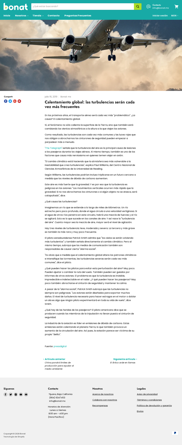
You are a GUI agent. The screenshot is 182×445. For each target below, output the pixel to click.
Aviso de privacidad (147, 394)
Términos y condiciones (149, 399)
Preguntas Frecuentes (77, 15)
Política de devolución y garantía (154, 405)
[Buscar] (137, 6)
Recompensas (100, 405)
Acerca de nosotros (102, 394)
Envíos (140, 411)
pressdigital (60, 346)
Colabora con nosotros (104, 399)
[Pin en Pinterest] (19, 101)
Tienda (37, 15)
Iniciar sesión (160, 15)
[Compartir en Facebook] (5, 101)
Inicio (7, 15)
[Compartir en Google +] (14, 101)
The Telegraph (53, 148)
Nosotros (21, 15)
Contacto (54, 15)
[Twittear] (10, 101)
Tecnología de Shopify (14, 436)
